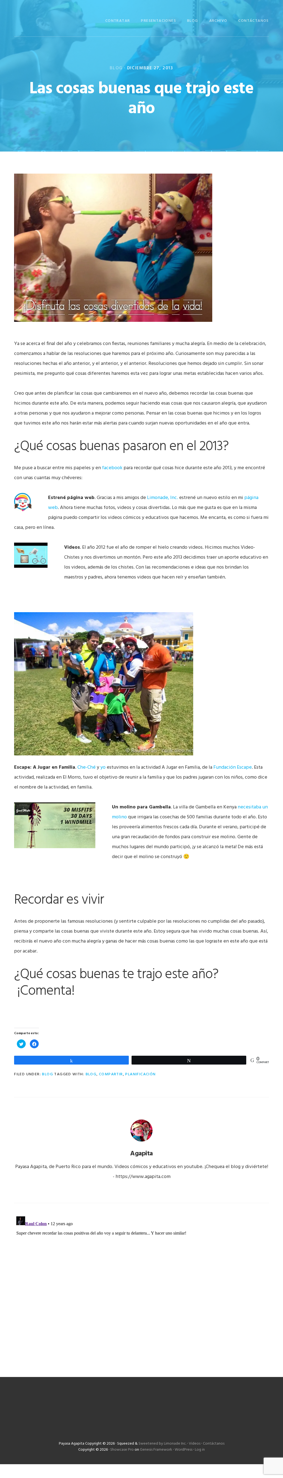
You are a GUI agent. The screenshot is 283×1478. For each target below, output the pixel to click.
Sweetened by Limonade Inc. (162, 1443)
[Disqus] (141, 1283)
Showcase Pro (122, 1450)
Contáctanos (213, 1443)
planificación (140, 1074)
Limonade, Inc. (162, 498)
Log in (200, 1450)
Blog (116, 68)
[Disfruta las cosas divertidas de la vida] (113, 324)
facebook (112, 468)
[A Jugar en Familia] (103, 757)
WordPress (183, 1450)
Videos (194, 1443)
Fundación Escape (232, 767)
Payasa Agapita (41, 20)
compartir (111, 1074)
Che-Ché (86, 767)
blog (91, 1074)
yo (103, 767)
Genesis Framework (156, 1450)
